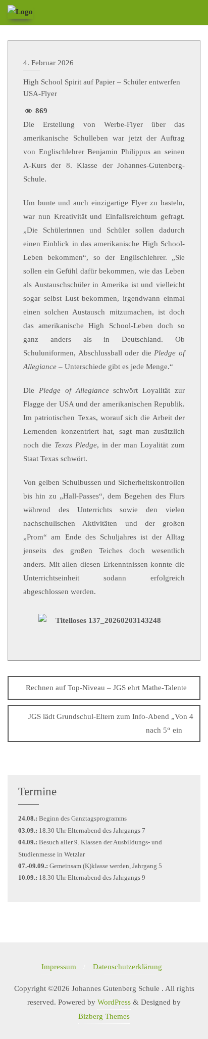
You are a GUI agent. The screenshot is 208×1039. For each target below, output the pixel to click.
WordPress (114, 1002)
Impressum (58, 967)
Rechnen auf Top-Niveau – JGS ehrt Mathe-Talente (106, 688)
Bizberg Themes (104, 1016)
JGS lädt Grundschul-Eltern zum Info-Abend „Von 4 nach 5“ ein (110, 723)
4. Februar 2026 (48, 63)
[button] (28, 630)
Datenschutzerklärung (127, 967)
